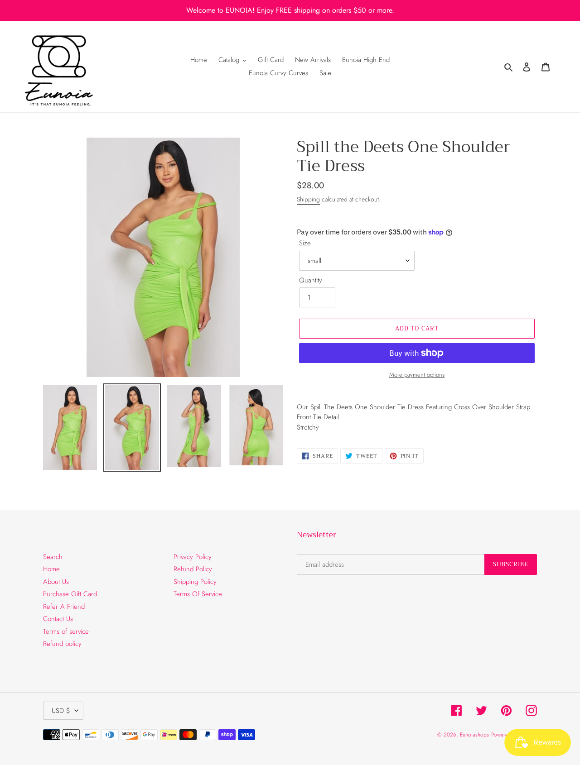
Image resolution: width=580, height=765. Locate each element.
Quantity (310, 280)
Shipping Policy (195, 582)
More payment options (417, 374)
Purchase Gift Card (70, 594)
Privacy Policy (193, 557)
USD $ (61, 711)
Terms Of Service (198, 594)
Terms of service (66, 631)
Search (53, 557)
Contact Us (58, 619)
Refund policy (62, 644)
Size (305, 243)
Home (51, 569)
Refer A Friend (64, 607)
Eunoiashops (474, 735)
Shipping (308, 199)
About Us (56, 582)
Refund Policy (193, 569)
